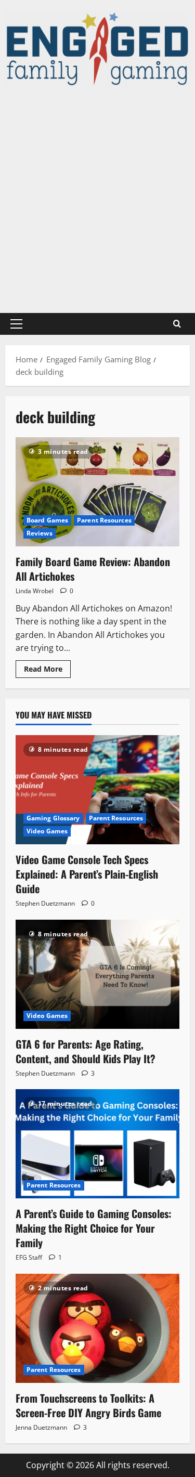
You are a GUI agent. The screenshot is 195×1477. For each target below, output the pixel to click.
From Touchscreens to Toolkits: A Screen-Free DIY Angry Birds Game (88, 1405)
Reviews (40, 533)
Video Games (47, 831)
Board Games (47, 520)
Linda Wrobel (35, 590)
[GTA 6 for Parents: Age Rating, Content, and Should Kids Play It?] (97, 974)
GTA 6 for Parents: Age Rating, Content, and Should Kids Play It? (85, 1051)
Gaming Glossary (53, 818)
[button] (16, 324)
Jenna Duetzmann (41, 1427)
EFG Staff (29, 1257)
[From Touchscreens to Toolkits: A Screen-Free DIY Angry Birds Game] (97, 1328)
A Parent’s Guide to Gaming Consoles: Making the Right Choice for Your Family (94, 1228)
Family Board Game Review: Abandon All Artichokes (93, 569)
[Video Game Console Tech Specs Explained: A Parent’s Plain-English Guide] (97, 789)
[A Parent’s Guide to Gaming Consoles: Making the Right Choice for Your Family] (97, 1143)
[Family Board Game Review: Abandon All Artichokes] (97, 491)
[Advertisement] (97, 199)
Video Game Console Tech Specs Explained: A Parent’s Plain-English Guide (87, 874)
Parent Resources (104, 520)
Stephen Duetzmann (45, 903)
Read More (47, 670)
